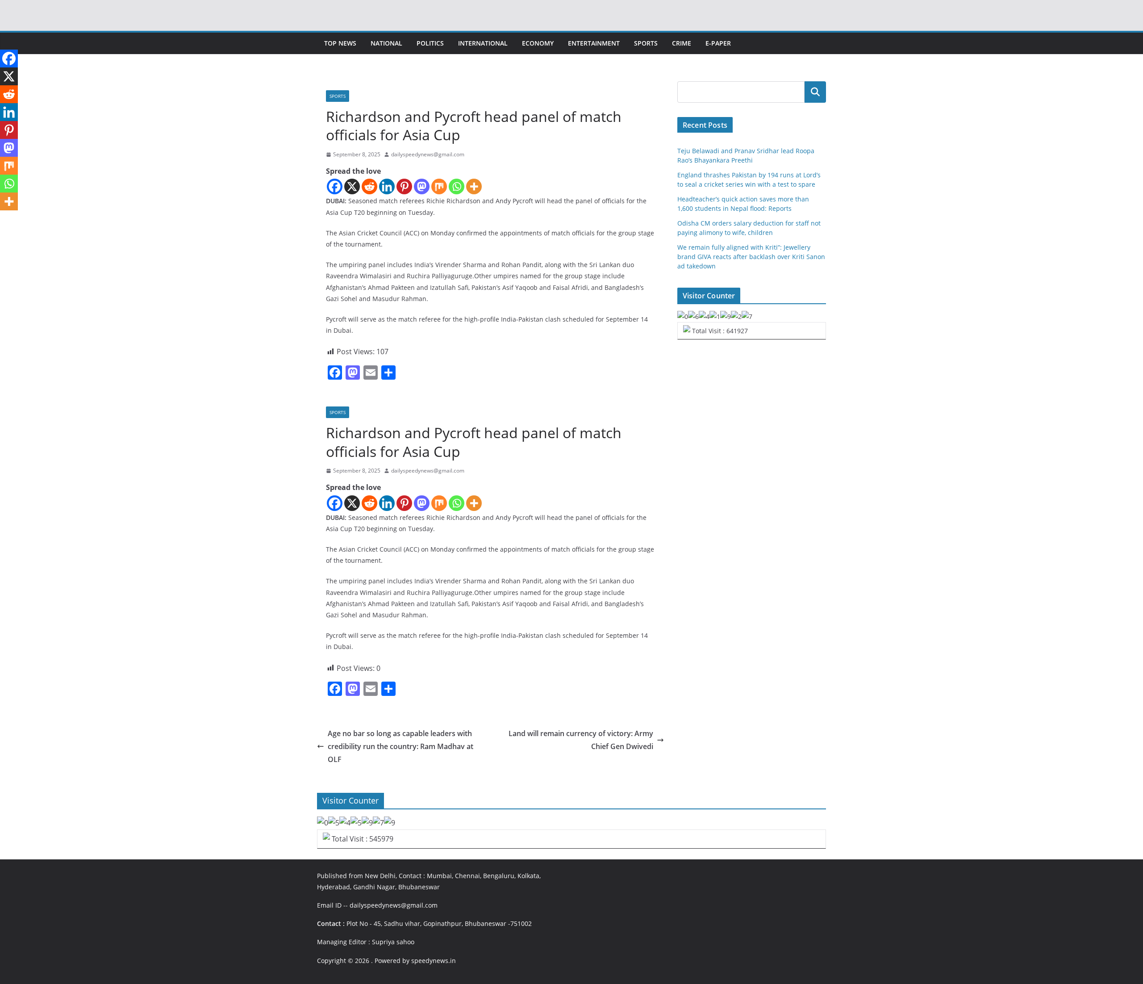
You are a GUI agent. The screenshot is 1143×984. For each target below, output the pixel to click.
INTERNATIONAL (483, 43)
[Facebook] (334, 186)
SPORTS (646, 43)
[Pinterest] (404, 186)
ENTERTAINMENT (594, 43)
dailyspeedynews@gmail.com (427, 154)
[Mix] (439, 186)
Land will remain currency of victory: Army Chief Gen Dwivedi (581, 740)
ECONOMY (538, 43)
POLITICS (430, 43)
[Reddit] (369, 186)
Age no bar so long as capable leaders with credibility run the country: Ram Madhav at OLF (400, 746)
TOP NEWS (340, 43)
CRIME (681, 43)
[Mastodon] (422, 186)
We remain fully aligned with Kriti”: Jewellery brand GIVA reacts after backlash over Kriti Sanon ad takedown (751, 256)
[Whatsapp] (456, 186)
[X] (352, 186)
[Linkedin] (387, 186)
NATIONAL (386, 43)
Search (815, 92)
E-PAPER (718, 43)
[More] (474, 186)
